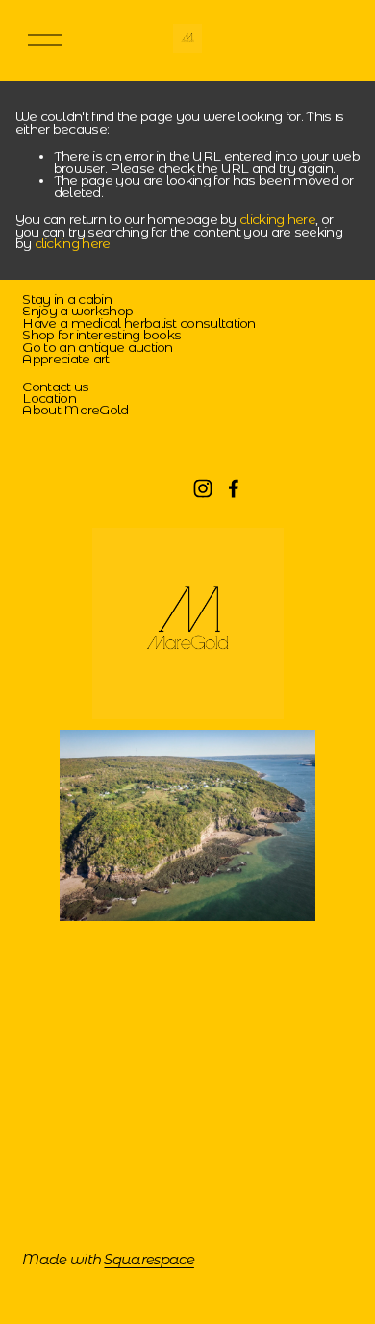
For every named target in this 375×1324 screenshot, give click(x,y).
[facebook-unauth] (233, 488)
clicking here (277, 219)
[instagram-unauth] (202, 488)
